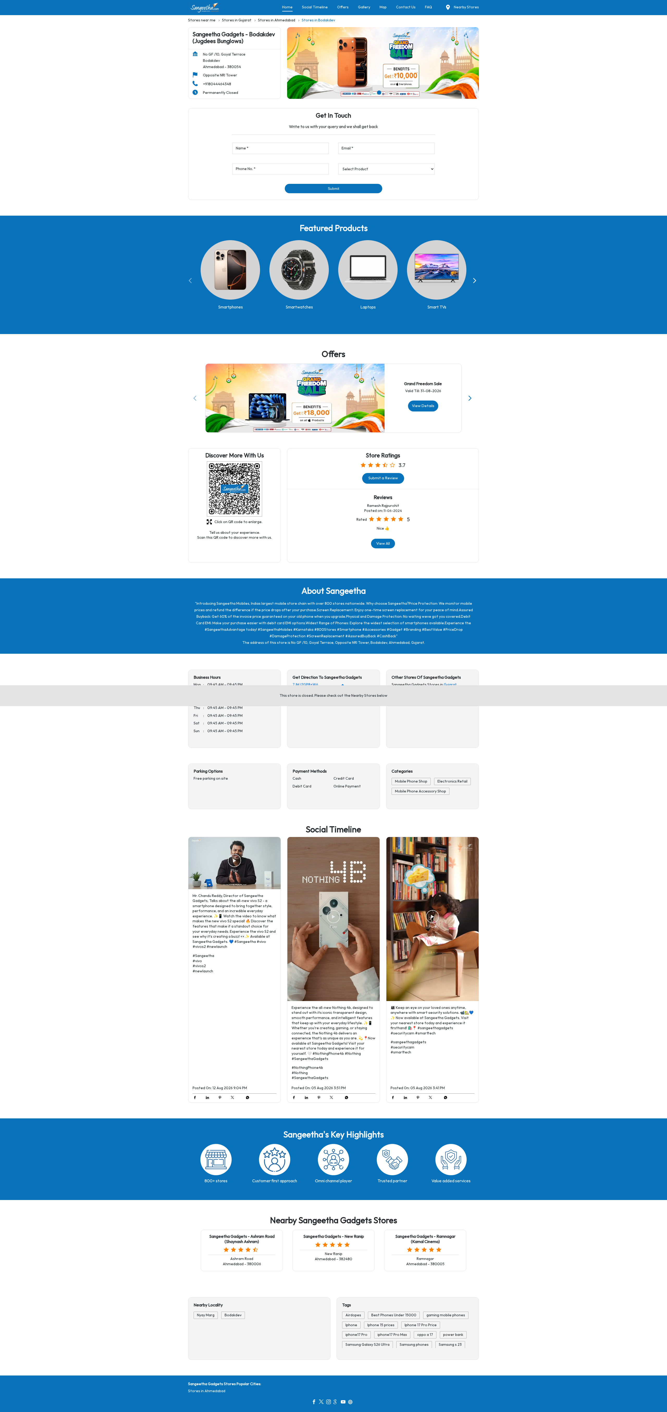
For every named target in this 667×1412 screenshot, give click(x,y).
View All (383, 544)
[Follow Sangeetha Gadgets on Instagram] (330, 1402)
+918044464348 (217, 84)
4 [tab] (395, 92)
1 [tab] (371, 92)
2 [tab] (379, 92)
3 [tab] (387, 92)
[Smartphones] (230, 270)
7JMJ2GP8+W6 (305, 685)
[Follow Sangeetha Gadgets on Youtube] (344, 1402)
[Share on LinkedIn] (208, 1098)
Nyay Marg (205, 1315)
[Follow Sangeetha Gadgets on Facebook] (315, 1402)
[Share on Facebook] (196, 1098)
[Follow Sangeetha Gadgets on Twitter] (322, 1402)
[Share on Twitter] (233, 1098)
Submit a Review (383, 478)
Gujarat (450, 685)
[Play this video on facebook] (234, 863)
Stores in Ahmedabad (206, 1391)
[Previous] (191, 280)
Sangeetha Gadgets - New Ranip (333, 1236)
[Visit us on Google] (337, 1402)
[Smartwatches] (299, 270)
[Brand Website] (351, 1402)
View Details (423, 406)
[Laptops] (368, 270)
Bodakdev (233, 1315)
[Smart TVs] (436, 270)
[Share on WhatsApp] (246, 1098)
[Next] (476, 280)
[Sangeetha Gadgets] (205, 7)
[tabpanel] (383, 63)
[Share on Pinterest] (221, 1098)
